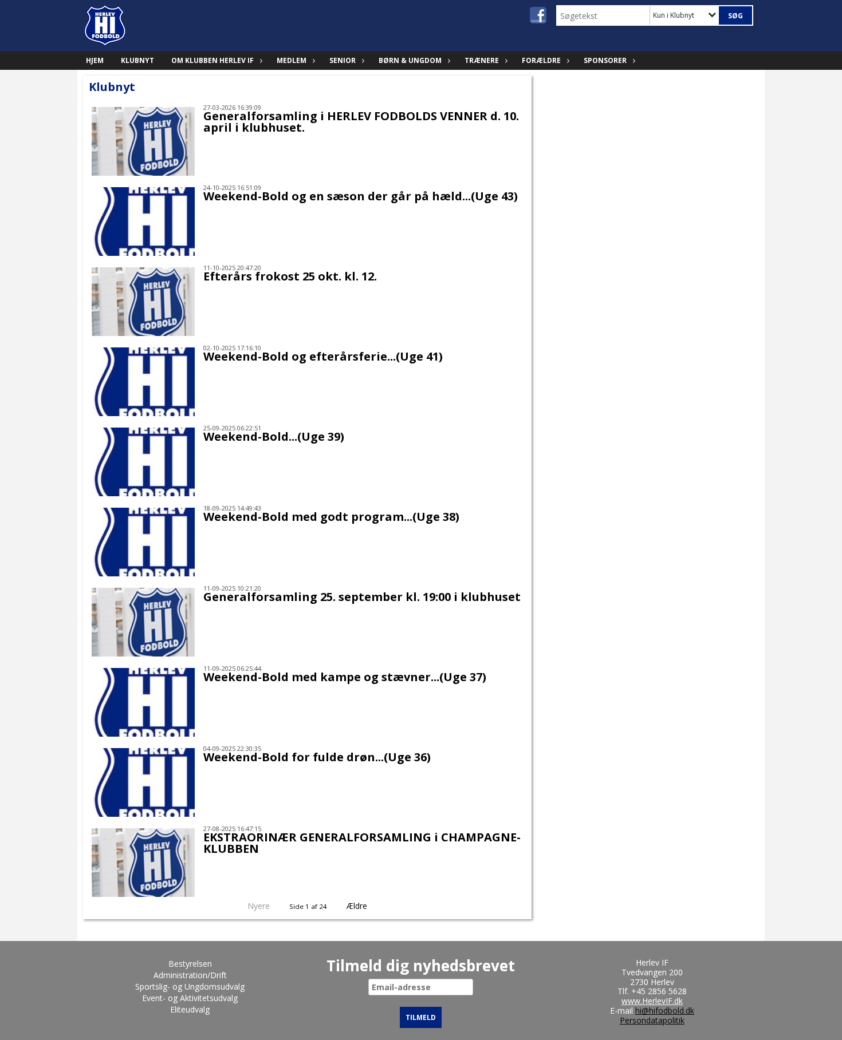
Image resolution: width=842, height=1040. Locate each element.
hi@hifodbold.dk (664, 1010)
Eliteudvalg (190, 1009)
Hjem (95, 60)
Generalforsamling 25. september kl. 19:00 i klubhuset (362, 596)
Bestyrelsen (190, 963)
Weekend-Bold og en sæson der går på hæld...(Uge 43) (360, 196)
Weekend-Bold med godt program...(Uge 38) (331, 516)
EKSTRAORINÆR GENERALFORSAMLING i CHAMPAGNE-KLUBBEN (362, 842)
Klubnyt (137, 60)
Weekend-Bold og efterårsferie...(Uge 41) (323, 356)
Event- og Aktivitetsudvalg (190, 997)
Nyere (258, 905)
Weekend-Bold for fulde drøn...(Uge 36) (317, 757)
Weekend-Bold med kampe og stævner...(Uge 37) (344, 677)
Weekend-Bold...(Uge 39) (273, 436)
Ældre (358, 905)
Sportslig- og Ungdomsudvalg (190, 986)
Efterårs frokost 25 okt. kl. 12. (290, 276)
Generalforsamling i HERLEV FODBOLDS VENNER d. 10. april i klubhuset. (361, 121)
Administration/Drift (190, 975)
